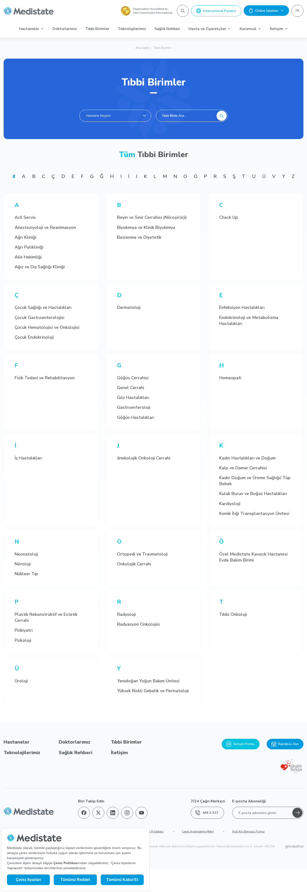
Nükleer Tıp (26, 574)
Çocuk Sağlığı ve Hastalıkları (43, 307)
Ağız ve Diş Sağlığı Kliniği (40, 267)
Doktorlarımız (65, 29)
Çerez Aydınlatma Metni (198, 831)
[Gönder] (297, 813)
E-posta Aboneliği (249, 801)
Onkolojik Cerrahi (134, 564)
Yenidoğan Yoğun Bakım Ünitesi (148, 681)
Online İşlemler (266, 10)
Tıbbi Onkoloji (233, 614)
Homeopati (230, 378)
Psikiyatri (24, 630)
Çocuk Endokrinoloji (34, 337)
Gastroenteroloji (133, 407)
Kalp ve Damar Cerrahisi (243, 468)
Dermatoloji (129, 307)
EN (297, 10)
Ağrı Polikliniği (29, 247)
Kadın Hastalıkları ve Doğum (247, 458)
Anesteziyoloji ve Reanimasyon (45, 227)
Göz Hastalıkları (133, 397)
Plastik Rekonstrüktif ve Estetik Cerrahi (46, 617)
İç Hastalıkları (28, 458)
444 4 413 (210, 812)
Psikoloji (23, 640)
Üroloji (21, 681)
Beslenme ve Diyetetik (139, 237)
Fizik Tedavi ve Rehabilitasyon (45, 378)
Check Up (228, 217)
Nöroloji (23, 564)
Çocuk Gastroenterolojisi (39, 317)
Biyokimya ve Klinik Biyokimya (146, 227)
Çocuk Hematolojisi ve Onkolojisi (47, 327)
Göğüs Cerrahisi (132, 378)
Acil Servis (25, 217)
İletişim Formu (244, 744)
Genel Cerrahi (130, 388)
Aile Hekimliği (28, 257)
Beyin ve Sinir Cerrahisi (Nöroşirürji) (152, 217)
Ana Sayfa (142, 48)
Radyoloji (126, 614)
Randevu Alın (288, 744)
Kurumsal (248, 29)
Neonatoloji (26, 554)
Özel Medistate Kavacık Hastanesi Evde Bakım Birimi (253, 557)
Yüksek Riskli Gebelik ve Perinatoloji (153, 691)
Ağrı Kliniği (25, 237)
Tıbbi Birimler (97, 29)
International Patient (219, 11)
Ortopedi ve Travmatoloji (142, 554)
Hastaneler (29, 29)
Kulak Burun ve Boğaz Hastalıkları (253, 493)
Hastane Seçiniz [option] (98, 115)
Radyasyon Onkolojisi (138, 624)
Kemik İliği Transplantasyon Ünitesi (254, 513)
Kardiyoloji (229, 504)
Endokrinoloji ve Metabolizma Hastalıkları (248, 320)
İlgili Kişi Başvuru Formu (248, 831)
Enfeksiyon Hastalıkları (242, 307)
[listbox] (115, 116)
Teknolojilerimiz (132, 29)
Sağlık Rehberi (167, 29)
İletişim (276, 29)
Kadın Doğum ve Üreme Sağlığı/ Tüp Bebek (254, 481)
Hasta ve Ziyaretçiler (207, 29)
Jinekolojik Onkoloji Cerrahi (143, 458)
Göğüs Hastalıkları (135, 417)
